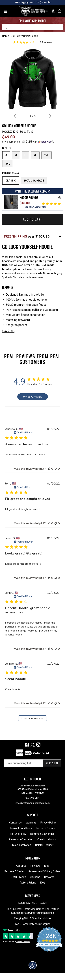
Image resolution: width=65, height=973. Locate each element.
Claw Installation (46, 839)
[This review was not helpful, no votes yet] (56, 469)
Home (5, 36)
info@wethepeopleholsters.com (33, 803)
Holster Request (44, 845)
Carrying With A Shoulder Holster (32, 918)
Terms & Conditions (21, 828)
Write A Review (32, 396)
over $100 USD (26, 236)
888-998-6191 (32, 798)
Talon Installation (21, 845)
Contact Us (15, 822)
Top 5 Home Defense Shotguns (32, 924)
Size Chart (8, 330)
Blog (46, 865)
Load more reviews (32, 718)
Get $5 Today (18, 877)
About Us (21, 865)
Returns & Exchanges (42, 833)
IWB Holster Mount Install (32, 903)
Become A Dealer (14, 871)
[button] (32, 142)
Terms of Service (45, 828)
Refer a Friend (28, 882)
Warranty (31, 822)
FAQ (42, 882)
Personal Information (21, 839)
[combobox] (32, 27)
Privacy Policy (48, 822)
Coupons (35, 877)
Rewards (49, 877)
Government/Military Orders (44, 871)
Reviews (35, 865)
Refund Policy (18, 833)
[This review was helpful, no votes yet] (49, 469)
